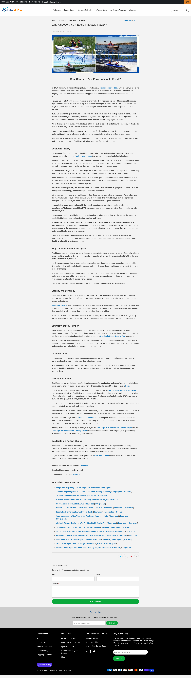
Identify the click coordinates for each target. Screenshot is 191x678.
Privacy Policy (42, 651)
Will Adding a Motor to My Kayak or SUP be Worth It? (78, 539)
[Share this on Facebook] (126, 556)
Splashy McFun (49, 670)
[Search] (186, 10)
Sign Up (112, 623)
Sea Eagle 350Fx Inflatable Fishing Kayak (114, 428)
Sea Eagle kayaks (59, 305)
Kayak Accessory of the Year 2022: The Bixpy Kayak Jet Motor (82, 516)
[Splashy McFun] (12, 10)
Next (136, 20)
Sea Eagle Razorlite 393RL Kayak (122, 390)
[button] (58, 10)
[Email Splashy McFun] (87, 651)
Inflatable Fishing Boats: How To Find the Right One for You (81, 523)
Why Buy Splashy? (68, 638)
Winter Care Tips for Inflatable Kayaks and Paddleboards (80, 531)
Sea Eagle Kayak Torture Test (112, 336)
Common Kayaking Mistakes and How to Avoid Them (78, 492)
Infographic (106, 488)
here (127, 386)
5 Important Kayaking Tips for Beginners (73, 488)
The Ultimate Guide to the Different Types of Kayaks (78, 527)
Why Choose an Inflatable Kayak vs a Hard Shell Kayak (79, 508)
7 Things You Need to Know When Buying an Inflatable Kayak (82, 500)
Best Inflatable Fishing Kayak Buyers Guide (74, 512)
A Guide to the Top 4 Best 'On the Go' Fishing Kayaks (78, 548)
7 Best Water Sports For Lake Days (70, 544)
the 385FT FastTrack (87, 418)
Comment (55, 583)
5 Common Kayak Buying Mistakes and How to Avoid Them (81, 535)
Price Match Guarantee (70, 642)
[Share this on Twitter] (120, 556)
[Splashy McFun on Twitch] (94, 651)
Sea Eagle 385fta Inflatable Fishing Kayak (69, 431)
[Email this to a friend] (136, 556)
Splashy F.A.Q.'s (67, 647)
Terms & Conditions (44, 647)
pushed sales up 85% (109, 88)
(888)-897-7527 (7, 2)
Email (98, 574)
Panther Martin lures (83, 156)
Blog (63, 657)
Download (84, 466)
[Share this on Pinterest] (131, 556)
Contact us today (101, 456)
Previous (128, 20)
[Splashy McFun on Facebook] (90, 651)
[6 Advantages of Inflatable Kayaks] (90, 488)
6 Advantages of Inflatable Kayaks (70, 504)
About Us (40, 638)
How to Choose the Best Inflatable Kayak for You (76, 496)
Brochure (127, 492)
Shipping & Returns (44, 655)
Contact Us (41, 642)
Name (54, 574)
